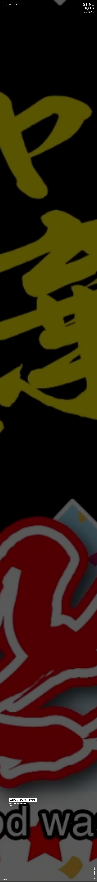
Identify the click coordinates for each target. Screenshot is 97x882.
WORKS (16, 4)
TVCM (11, 805)
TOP (10, 4)
